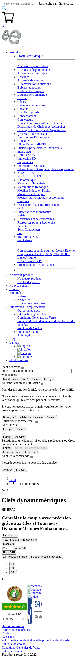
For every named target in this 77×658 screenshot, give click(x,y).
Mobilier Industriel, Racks (33, 190)
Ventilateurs (24, 240)
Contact (14, 289)
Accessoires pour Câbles (32, 66)
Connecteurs (25, 119)
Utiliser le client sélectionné (31, 447)
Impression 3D (26, 158)
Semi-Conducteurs (28, 229)
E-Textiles (23, 140)
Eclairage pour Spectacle (32, 133)
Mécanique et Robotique (32, 187)
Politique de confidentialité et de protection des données (36, 640)
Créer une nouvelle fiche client (20, 452)
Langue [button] (14, 342)
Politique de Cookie (29, 328)
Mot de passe (10, 374)
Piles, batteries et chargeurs (34, 211)
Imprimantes (25, 162)
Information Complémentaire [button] (27, 307)
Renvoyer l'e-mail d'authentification (23, 417)
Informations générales (31, 314)
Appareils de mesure (30, 80)
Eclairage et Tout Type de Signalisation (41, 130)
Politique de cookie (13, 644)
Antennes (23, 77)
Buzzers (22, 98)
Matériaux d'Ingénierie (31, 183)
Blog (12, 339)
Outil (20, 208)
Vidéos (21, 296)
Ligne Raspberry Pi (29, 261)
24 (12, 564)
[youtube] (34, 589)
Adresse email (10, 424)
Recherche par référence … (56, 3)
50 (12, 568)
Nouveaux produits (29, 278)
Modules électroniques (31, 194)
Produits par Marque (30, 56)
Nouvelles (23, 299)
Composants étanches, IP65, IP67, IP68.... (43, 254)
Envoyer (49, 379)
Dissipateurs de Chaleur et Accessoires (41, 126)
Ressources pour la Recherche (36, 222)
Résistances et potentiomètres (35, 219)
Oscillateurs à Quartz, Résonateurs (38, 204)
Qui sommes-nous (28, 310)
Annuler (36, 379)
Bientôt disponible (28, 282)
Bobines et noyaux (29, 87)
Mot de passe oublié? (15, 379)
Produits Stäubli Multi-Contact (36, 264)
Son (19, 233)
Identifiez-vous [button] (18, 360)
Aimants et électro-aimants (33, 69)
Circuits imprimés (28, 112)
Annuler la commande (15, 456)
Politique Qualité (27, 331)
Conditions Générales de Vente (36, 317)
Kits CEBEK (25, 172)
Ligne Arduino (26, 257)
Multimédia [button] (16, 292)
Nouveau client (18, 285)
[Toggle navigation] (23, 46)
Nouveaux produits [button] (21, 275)
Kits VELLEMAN (29, 176)
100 (13, 572)
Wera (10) (20, 548)
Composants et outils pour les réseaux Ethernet (46, 250)
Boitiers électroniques (30, 91)
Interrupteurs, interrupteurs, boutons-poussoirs (45, 169)
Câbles (21, 101)
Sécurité (22, 226)
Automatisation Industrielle (34, 84)
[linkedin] (34, 593)
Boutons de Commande (32, 94)
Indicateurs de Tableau (31, 165)
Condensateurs (26, 116)
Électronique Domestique (33, 137)
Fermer (7, 436)
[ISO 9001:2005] (35, 622)
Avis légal (23, 335)
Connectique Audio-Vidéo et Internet (40, 123)
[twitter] (33, 596)
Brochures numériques (31, 303)
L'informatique (26, 180)
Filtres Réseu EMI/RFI (31, 144)
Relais (21, 215)
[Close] (22, 368)
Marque (8, 543)
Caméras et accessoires (31, 105)
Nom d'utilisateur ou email (18, 370)
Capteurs (22, 108)
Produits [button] (14, 52)
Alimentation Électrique (32, 73)
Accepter (20, 436)
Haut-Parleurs (26, 155)
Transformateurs (27, 236)
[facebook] (35, 586)
